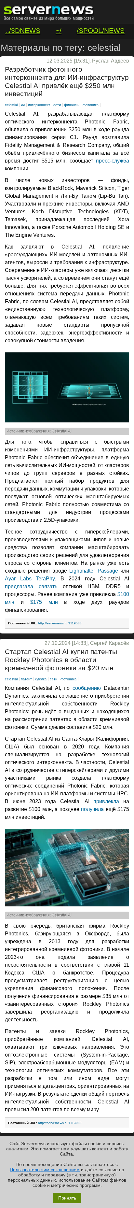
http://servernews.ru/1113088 (60, 1123)
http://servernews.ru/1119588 (60, 623)
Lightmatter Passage (93, 571)
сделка (41, 679)
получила (92, 809)
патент (26, 679)
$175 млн (41, 602)
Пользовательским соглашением (45, 1169)
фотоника (91, 105)
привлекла (106, 801)
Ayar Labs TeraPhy (30, 578)
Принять (67, 1198)
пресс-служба (112, 160)
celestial (11, 105)
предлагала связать (31, 586)
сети (57, 105)
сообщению (87, 688)
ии (23, 105)
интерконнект (39, 105)
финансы (71, 105)
